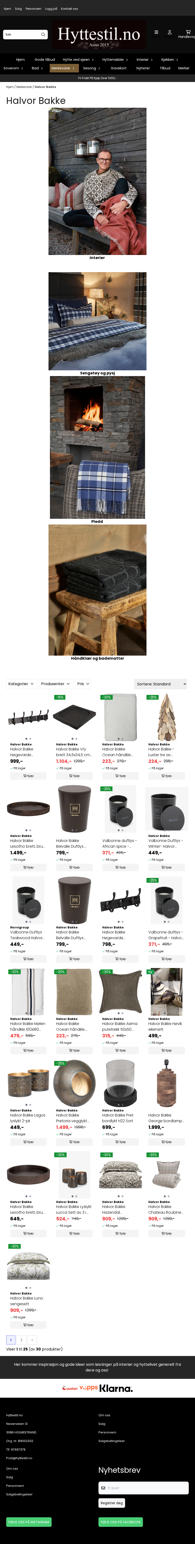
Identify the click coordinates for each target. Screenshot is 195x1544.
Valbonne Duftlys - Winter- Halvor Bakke (165, 843)
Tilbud (165, 68)
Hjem (7, 9)
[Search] (43, 35)
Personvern (33, 9)
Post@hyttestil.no (19, 1458)
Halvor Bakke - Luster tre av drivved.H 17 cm (162, 752)
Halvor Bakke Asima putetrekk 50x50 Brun (119, 1026)
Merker (184, 68)
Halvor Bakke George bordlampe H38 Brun (166, 1118)
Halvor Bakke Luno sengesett (26, 1301)
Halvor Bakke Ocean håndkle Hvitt (116, 752)
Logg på (51, 9)
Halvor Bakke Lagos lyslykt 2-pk (27, 1118)
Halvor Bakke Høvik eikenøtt (165, 1026)
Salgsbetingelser (111, 1441)
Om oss (104, 1415)
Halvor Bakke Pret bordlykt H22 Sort (117, 1118)
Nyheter (143, 68)
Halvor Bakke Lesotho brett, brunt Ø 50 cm (28, 843)
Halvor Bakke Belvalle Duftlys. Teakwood (70, 843)
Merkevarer (24, 87)
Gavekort (119, 68)
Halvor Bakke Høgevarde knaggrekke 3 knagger (114, 935)
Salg (18, 9)
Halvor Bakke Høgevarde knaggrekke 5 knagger (22, 752)
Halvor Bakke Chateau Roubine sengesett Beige (164, 1209)
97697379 (18, 1449)
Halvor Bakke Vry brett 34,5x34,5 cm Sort (73, 752)
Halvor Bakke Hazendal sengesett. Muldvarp (113, 1209)
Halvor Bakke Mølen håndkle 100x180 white (27, 1026)
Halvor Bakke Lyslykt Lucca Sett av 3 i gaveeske (74, 1209)
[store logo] (99, 34)
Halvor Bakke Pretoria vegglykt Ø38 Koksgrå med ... (74, 1118)
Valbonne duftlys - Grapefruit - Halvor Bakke (165, 935)
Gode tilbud (45, 59)
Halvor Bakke (45, 87)
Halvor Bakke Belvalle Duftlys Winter (69, 935)
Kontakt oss (69, 9)
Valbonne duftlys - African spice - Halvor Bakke (119, 843)
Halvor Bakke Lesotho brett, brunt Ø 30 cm (28, 1209)
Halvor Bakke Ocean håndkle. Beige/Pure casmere (70, 1026)
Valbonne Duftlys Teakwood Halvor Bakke (26, 935)
